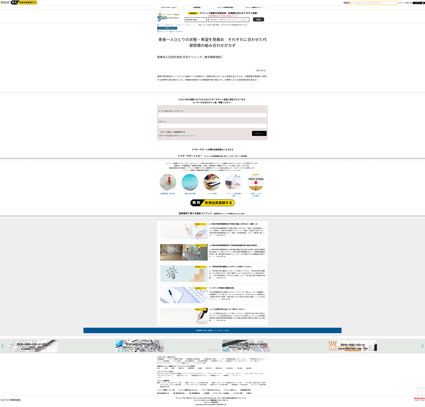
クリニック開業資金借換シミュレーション (233, 359)
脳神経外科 (219, 368)
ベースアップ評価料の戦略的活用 (221, 288)
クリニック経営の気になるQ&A (210, 390)
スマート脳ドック (255, 361)
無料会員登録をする (163, 393)
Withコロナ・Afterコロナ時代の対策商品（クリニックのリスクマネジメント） (180, 373)
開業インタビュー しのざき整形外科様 (196, 383)
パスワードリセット (187, 136)
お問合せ (249, 393)
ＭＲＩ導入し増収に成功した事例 (255, 383)
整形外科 (209, 368)
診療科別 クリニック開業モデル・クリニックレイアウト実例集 (176, 366)
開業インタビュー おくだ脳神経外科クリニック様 (226, 383)
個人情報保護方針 (194, 393)
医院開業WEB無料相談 (193, 359)
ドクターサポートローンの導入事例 (195, 385)
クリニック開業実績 (163, 381)
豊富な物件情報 (190, 193)
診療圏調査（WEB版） (168, 193)
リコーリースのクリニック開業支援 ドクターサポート (211, 400)
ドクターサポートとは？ (168, 7)
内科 (158, 368)
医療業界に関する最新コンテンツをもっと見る (212, 330)
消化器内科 (229, 368)
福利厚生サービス (217, 361)
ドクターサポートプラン (215, 373)
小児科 (166, 368)
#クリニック (163, 31)
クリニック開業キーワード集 (165, 390)
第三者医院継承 (203, 361)
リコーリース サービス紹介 (165, 371)
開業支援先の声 (164, 387)
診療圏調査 (196, 7)
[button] (2, 346)
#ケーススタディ (177, 31)
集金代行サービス (182, 375)
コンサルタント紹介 (200, 363)
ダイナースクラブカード (164, 363)
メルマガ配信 (212, 193)
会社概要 (206, 393)
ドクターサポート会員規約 (221, 393)
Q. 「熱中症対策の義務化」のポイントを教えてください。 (231, 267)
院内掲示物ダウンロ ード (257, 359)
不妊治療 (239, 368)
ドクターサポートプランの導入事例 (170, 385)
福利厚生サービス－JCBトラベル (236, 361)
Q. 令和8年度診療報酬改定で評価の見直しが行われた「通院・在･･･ (234, 224)
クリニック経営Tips (230, 390)
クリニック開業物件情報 (225, 7)
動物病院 (248, 368)
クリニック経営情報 (163, 361)
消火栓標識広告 (189, 361)
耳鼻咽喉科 (191, 368)
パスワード (162, 122)
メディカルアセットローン (165, 375)
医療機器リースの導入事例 (239, 385)
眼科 (173, 368)
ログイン (259, 133)
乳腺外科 (181, 368)
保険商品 (226, 375)
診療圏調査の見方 (245, 390)
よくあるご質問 (237, 393)
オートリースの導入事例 (258, 385)
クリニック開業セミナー (253, 7)
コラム (159, 377)
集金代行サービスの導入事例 (219, 385)
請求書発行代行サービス (198, 375)
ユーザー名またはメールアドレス (170, 111)
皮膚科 (200, 368)
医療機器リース (214, 375)
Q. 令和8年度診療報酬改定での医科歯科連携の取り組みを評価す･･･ (234, 245)
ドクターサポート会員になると (166, 357)
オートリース (237, 375)
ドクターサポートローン (233, 373)
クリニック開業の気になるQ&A (187, 390)
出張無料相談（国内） (210, 359)
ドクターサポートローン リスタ (254, 373)
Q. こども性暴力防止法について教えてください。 (227, 309)
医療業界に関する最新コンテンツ (195, 213)
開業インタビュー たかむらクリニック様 (169, 383)
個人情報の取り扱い (179, 393)
